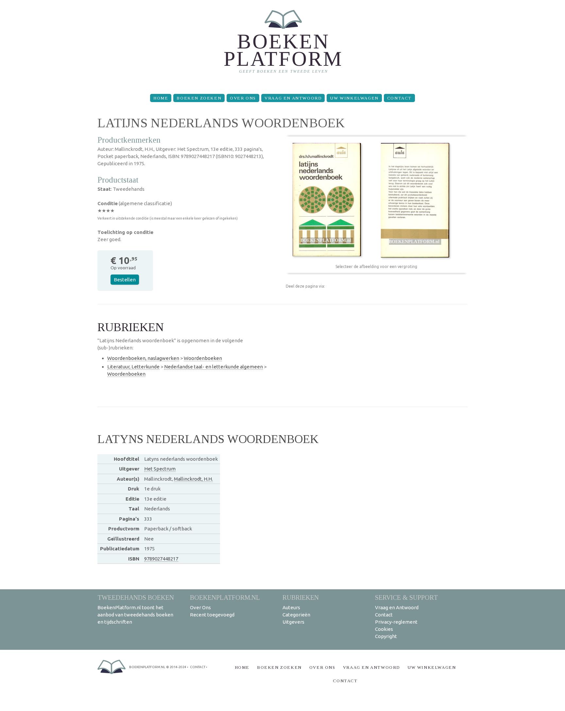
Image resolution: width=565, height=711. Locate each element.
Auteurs (291, 607)
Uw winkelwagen (354, 98)
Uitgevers (293, 622)
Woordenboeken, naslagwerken (143, 358)
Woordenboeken (203, 358)
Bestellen (125, 279)
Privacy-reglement (396, 622)
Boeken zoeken (199, 98)
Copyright (386, 636)
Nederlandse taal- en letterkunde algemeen (213, 366)
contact (197, 667)
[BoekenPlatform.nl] (282, 44)
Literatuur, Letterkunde (133, 366)
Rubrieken (300, 597)
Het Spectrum (160, 468)
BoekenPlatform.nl (225, 597)
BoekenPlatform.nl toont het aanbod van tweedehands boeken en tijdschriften (135, 615)
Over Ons (243, 98)
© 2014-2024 (176, 667)
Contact (399, 98)
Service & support (406, 597)
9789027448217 (161, 558)
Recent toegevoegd (212, 614)
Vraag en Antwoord (293, 98)
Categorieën (296, 614)
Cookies (384, 629)
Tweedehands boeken (135, 597)
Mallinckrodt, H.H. (193, 479)
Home (160, 98)
